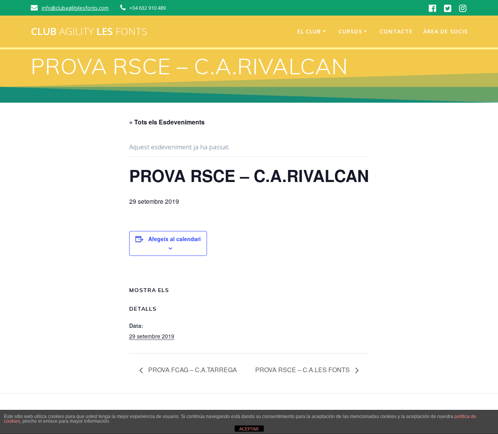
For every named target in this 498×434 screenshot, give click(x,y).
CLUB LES (89, 31)
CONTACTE (396, 31)
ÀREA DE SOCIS (445, 31)
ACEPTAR (249, 429)
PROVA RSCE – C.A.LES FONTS (303, 369)
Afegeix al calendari (174, 239)
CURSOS (350, 31)
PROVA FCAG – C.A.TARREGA (192, 369)
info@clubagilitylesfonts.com (75, 7)
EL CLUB (309, 31)
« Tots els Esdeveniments (167, 121)
